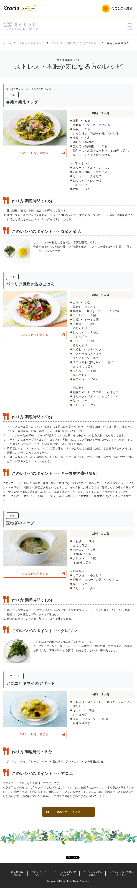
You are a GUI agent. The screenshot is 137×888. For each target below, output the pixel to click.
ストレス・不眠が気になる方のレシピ (75, 43)
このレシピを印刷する (33, 153)
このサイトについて (38, 873)
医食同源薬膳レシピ (31, 43)
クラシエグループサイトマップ (121, 873)
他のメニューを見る (69, 812)
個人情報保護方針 (17, 873)
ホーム (7, 43)
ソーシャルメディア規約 (92, 873)
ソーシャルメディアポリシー (64, 873)
